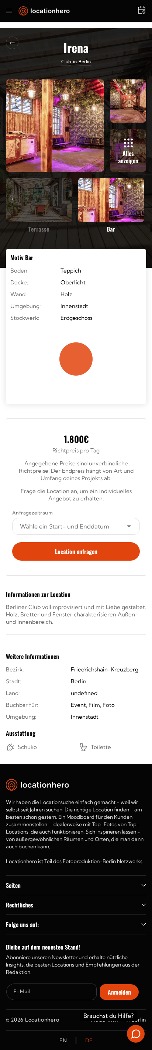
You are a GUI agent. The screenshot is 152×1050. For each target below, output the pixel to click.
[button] (9, 11)
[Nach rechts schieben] (138, 199)
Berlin (85, 61)
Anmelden (119, 992)
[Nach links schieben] (14, 199)
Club (66, 61)
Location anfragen (76, 551)
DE (89, 1040)
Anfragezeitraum (32, 513)
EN (63, 1040)
